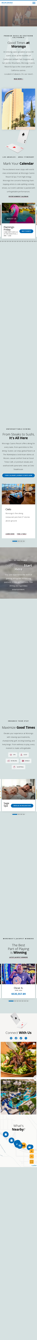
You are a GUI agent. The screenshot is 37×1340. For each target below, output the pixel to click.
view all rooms (18, 338)
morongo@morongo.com (18, 1203)
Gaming (18, 879)
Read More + (18, 79)
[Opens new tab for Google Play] (18, 1257)
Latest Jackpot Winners (18, 957)
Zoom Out (32, 1156)
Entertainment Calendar (18, 196)
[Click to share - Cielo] (30, 488)
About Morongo (18, 1243)
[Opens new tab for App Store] (18, 1264)
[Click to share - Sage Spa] (30, 784)
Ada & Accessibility (18, 1315)
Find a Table (21, 534)
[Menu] (34, 3)
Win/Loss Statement (18, 1238)
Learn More (8, 399)
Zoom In (32, 1151)
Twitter (26, 1038)
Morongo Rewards (11, 709)
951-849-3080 (14, 1198)
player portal (29, 709)
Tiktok (21, 1038)
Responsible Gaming (13, 1330)
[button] (3, 241)
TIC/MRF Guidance (18, 1325)
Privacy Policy (25, 1320)
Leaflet (34, 1165)
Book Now (22, 400)
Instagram (11, 1038)
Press (13, 1233)
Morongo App (18, 1270)
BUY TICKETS (26, 231)
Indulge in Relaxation (22, 806)
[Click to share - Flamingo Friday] (30, 207)
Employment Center (18, 1223)
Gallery (22, 1233)
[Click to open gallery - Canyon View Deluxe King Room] (18, 356)
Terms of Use (10, 1320)
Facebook (16, 1038)
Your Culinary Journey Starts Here (18, 475)
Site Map (29, 1330)
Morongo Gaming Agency (18, 1228)
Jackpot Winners (18, 1219)
